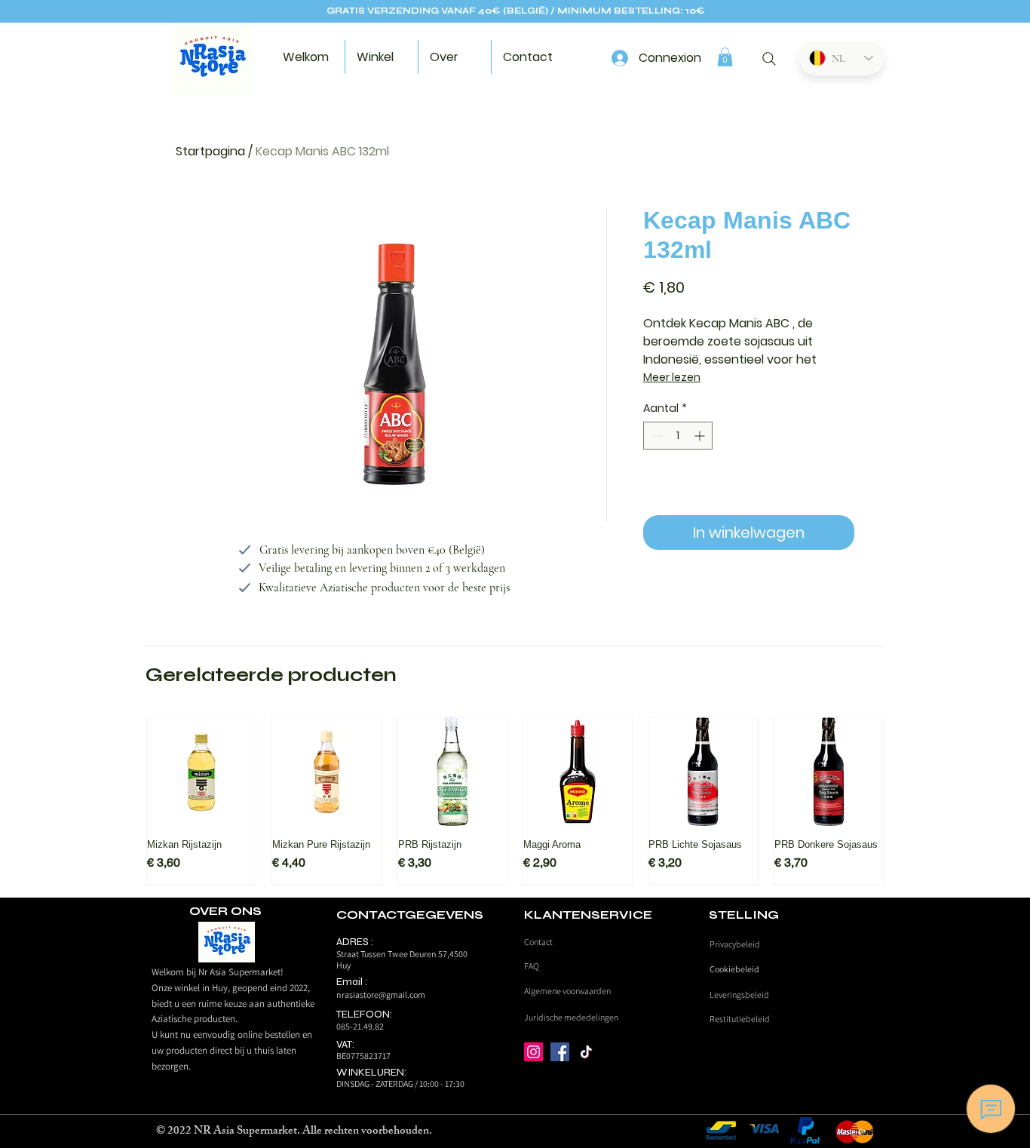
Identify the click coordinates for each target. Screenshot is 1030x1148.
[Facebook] (559, 1051)
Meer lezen (671, 377)
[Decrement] (654, 435)
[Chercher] (768, 59)
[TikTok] (586, 1051)
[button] (725, 57)
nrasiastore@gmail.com (380, 994)
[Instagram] (533, 1051)
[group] (515, 800)
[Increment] (700, 435)
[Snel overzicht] (201, 771)
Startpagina (210, 151)
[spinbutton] (677, 435)
